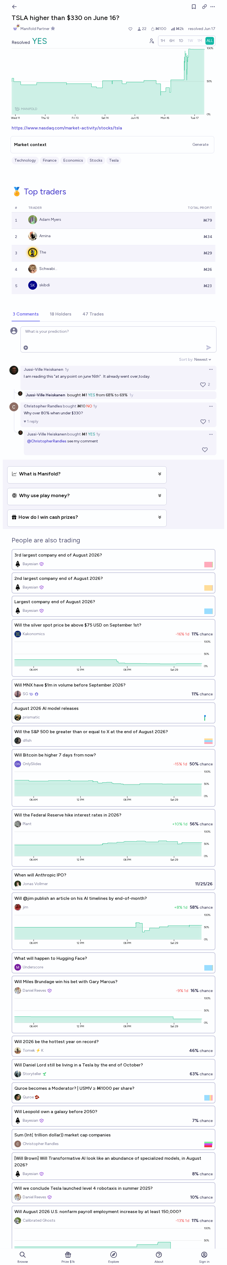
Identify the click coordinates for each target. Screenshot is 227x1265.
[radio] (162, 41)
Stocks (96, 160)
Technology (25, 160)
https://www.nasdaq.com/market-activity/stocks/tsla (67, 128)
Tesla (113, 160)
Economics (73, 160)
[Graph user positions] (151, 40)
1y (67, 369)
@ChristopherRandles (46, 441)
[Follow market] (193, 6)
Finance (49, 160)
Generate (200, 144)
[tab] (26, 314)
